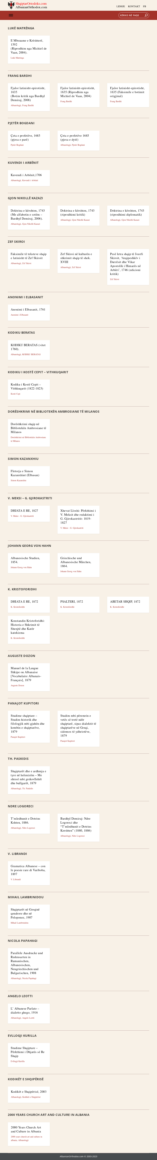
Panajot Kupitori (18, 736)
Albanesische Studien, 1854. (25, 560)
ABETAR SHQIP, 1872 (125, 601)
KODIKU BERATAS (31, 354)
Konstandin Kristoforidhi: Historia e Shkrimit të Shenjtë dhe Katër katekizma (28, 627)
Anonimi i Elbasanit (19, 314)
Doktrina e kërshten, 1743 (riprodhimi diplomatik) (127, 212)
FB (144, 6)
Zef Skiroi (26, 263)
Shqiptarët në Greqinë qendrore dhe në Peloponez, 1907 (25, 913)
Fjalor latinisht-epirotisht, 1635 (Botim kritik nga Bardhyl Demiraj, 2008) (28, 94)
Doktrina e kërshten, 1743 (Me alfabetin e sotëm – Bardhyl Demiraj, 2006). (28, 214)
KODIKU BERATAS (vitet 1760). (28, 347)
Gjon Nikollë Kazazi (31, 223)
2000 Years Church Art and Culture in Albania (26, 1129)
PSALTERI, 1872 (71, 601)
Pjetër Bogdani (17, 144)
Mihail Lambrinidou (19, 922)
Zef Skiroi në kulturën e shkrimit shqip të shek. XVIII (76, 258)
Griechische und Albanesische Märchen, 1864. (75, 562)
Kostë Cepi (15, 393)
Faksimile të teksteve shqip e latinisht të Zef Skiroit (29, 256)
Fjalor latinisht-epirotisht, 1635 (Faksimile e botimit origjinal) (127, 92)
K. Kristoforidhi (18, 606)
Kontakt (134, 6)
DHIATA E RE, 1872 (24, 601)
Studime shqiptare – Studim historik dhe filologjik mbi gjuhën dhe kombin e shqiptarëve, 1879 (28, 723)
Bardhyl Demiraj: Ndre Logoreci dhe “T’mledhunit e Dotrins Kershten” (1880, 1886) (75, 824)
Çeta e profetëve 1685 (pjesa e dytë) (74, 137)
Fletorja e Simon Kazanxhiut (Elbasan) (25, 473)
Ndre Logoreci (28, 827)
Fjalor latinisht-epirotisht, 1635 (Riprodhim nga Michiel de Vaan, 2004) (77, 92)
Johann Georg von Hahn (21, 567)
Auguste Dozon (17, 685)
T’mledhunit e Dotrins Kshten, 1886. (25, 820)
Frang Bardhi (28, 105)
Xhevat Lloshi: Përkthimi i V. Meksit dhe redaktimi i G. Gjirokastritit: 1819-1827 (78, 516)
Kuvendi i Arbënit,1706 (26, 175)
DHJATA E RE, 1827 (24, 510)
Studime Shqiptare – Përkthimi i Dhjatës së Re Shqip (28, 1052)
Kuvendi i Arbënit (30, 180)
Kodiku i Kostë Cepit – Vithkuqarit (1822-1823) (27, 386)
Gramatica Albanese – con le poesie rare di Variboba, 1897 (28, 870)
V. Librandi (16, 879)
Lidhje (121, 6)
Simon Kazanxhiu (18, 480)
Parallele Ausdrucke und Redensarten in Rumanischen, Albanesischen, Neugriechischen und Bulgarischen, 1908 (27, 963)
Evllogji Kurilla (18, 1061)
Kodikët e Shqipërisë (31, 1096)
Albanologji (16, 105)
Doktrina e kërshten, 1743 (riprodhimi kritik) (77, 212)
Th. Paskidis (27, 788)
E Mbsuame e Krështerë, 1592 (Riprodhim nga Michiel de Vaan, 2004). (29, 46)
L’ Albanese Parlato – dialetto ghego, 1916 (25, 1010)
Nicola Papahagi (29, 978)
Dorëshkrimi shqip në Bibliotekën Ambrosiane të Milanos (28, 428)
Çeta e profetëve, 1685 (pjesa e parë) (25, 137)
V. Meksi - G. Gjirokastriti (22, 515)
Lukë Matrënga (17, 57)
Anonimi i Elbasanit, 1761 (28, 309)
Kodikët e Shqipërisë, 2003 (28, 1091)
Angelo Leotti (28, 1017)
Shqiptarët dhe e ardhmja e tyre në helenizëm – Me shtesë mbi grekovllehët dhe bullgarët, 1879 (28, 777)
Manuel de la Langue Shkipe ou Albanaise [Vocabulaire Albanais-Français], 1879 (26, 674)
